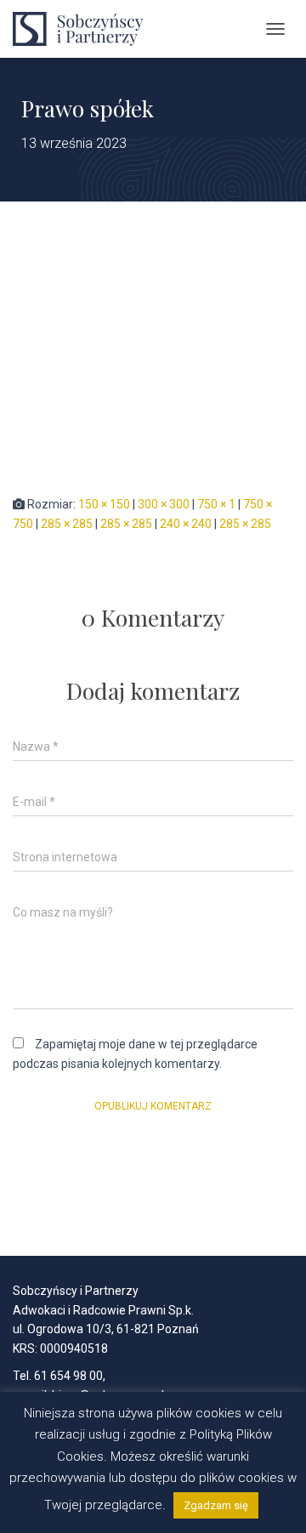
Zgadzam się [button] (216, 1505)
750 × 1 (216, 504)
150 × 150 (104, 504)
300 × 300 (164, 504)
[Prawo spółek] (134, 347)
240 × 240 (186, 524)
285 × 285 (67, 524)
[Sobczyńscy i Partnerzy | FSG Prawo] (89, 29)
